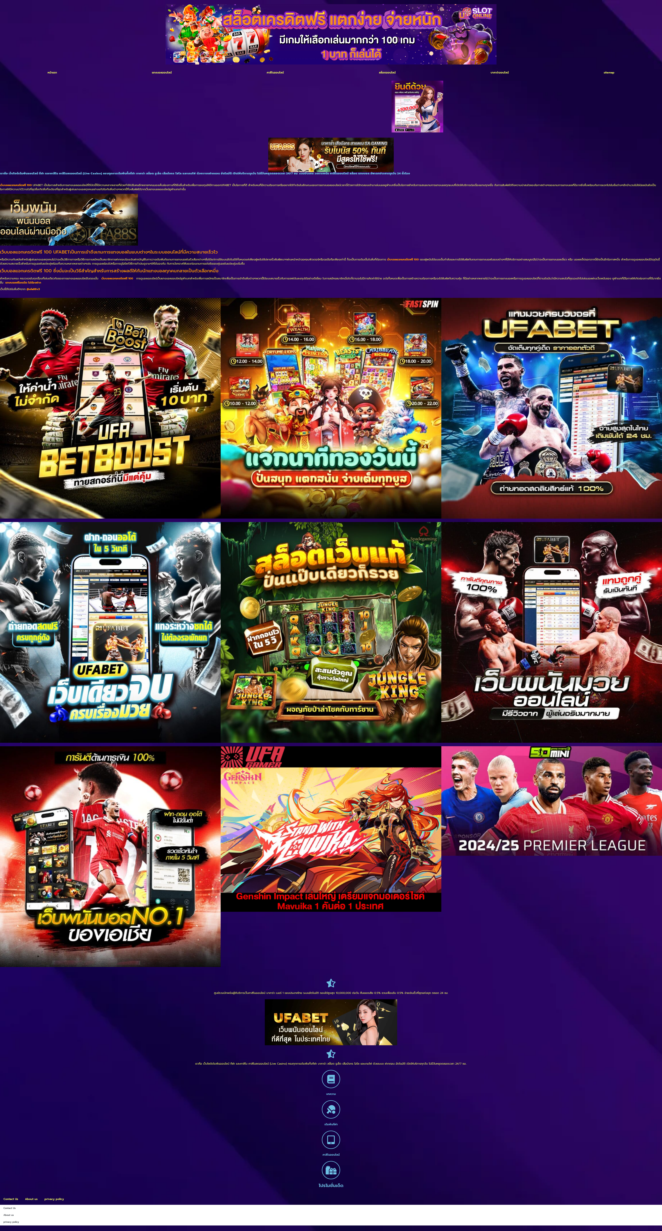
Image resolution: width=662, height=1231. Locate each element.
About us (31, 1199)
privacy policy (54, 1199)
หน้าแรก (52, 73)
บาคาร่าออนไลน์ (500, 73)
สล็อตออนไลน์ (387, 73)
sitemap (609, 73)
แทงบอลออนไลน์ (162, 73)
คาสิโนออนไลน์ (275, 73)
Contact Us (10, 1199)
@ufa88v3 (33, 289)
